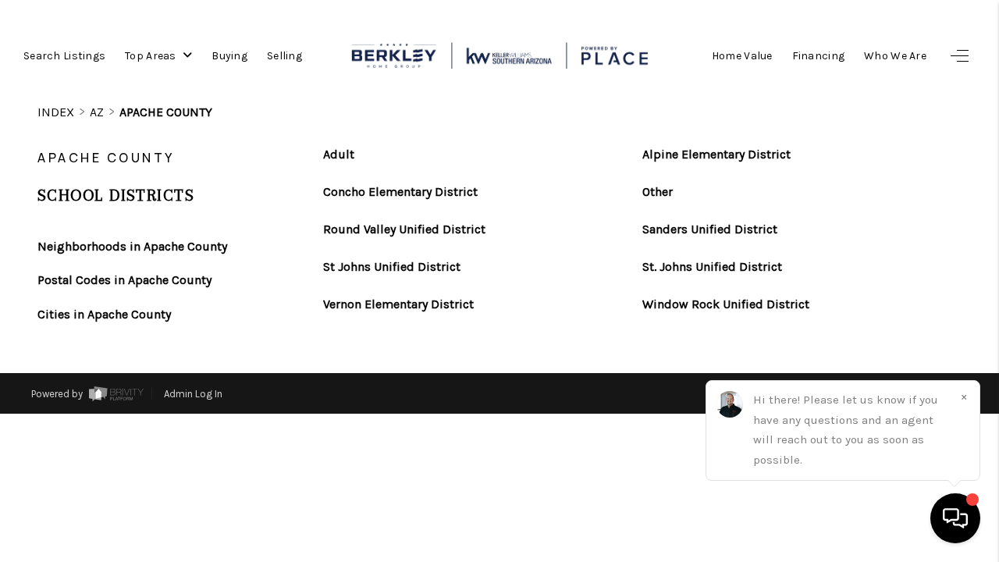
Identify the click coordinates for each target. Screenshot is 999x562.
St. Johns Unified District (712, 267)
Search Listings (64, 55)
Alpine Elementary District (716, 154)
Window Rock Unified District (725, 304)
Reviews (882, 514)
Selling (284, 55)
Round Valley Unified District (404, 229)
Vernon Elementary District (398, 304)
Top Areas (152, 55)
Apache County (165, 112)
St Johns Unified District (391, 267)
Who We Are (895, 55)
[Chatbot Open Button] (955, 518)
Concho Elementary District (400, 192)
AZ (97, 112)
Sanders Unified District (709, 229)
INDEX (55, 112)
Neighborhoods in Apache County (132, 246)
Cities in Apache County (104, 314)
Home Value (742, 55)
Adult (338, 154)
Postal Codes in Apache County (124, 279)
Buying (229, 55)
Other (657, 192)
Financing (818, 55)
